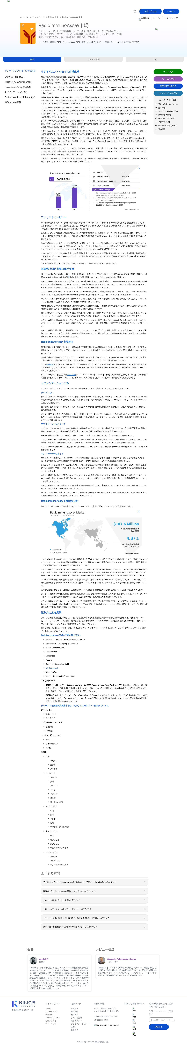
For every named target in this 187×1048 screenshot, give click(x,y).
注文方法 (74, 1008)
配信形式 (74, 1012)
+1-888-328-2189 (101, 1020)
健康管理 (50, 364)
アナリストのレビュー (15, 77)
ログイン (171, 11)
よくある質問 (76, 1018)
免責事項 (74, 1030)
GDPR (73, 1027)
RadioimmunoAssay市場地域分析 (20, 97)
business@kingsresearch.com (106, 1016)
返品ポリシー (76, 1021)
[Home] (19, 11)
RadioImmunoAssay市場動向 (18, 87)
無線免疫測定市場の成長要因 (18, 82)
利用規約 (74, 1015)
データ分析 (71, 375)
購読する (158, 1027)
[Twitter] (134, 1028)
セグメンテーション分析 (16, 92)
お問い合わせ (150, 11)
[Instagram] (134, 1015)
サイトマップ (50, 1024)
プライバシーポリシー (80, 1024)
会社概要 (145, 18)
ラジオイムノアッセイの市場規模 (20, 71)
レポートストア (171, 18)
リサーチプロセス (52, 1018)
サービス (156, 18)
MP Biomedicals (52, 668)
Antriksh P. (91, 42)
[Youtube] (134, 1034)
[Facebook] (134, 1009)
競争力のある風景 (13, 102)
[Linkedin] (134, 1022)
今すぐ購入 (168, 72)
